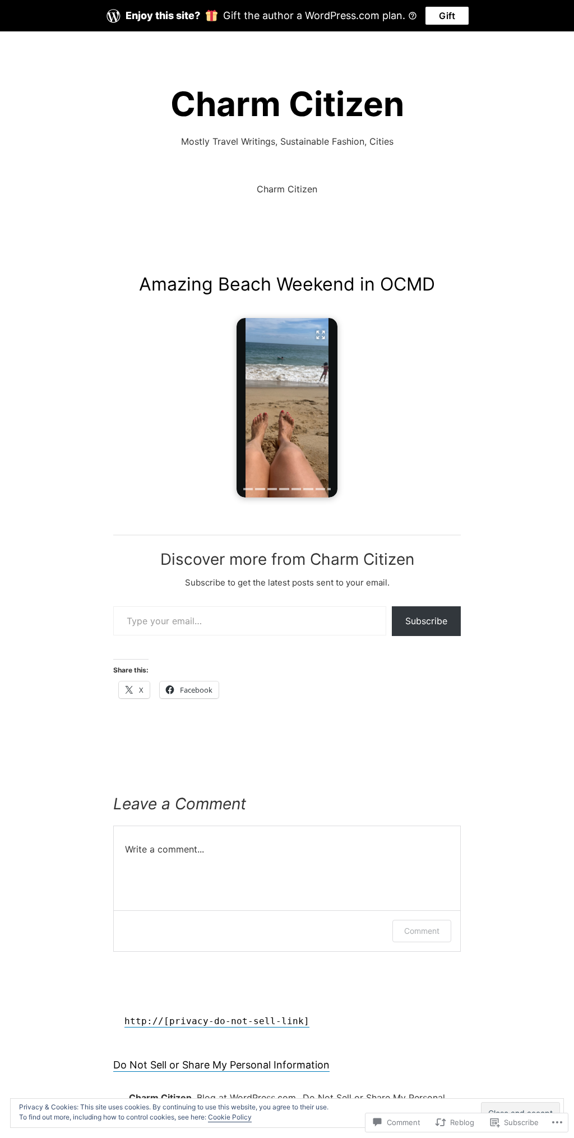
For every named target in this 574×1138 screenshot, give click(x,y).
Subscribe (426, 620)
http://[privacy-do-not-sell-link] (216, 1021)
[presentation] (248, 489)
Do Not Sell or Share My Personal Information (221, 1065)
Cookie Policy (230, 1117)
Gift (447, 15)
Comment (421, 931)
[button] (287, 407)
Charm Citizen (287, 104)
